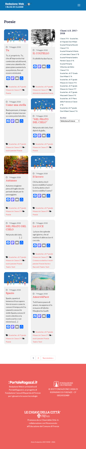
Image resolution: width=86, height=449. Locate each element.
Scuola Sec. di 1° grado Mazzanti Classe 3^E (68, 93)
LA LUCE (38, 226)
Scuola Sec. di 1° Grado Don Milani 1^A (69, 74)
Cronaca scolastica (40, 260)
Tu (7, 50)
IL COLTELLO (41, 53)
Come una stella (16, 104)
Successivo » (48, 358)
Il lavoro (38, 176)
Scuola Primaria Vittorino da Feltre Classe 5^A (67, 67)
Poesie (8, 93)
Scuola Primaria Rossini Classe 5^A (69, 46)
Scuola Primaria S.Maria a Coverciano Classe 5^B (69, 52)
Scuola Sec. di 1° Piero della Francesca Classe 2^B (68, 101)
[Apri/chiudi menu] (79, 5)
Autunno (11, 180)
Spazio (10, 293)
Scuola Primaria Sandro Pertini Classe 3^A (69, 59)
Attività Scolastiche (40, 93)
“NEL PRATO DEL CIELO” (40, 121)
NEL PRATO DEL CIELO (16, 228)
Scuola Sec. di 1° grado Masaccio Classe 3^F (68, 87)
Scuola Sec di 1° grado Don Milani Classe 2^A (68, 109)
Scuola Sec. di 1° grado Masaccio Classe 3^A (68, 81)
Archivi (63, 118)
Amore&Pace (41, 296)
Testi (13, 267)
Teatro (8, 267)
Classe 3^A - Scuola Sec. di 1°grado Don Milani (69, 40)
